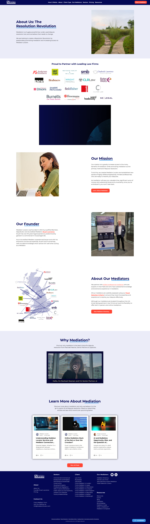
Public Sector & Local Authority (61, 490)
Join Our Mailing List (40, 504)
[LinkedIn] (116, 474)
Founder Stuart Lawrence (41, 490)
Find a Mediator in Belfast (82, 494)
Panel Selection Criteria (104, 483)
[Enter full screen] (108, 143)
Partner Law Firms (102, 479)
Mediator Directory (103, 478)
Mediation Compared (103, 508)
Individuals (78, 481)
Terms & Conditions (55, 519)
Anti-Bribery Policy (73, 519)
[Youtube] (112, 474)
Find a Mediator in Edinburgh (82, 496)
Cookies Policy (81, 519)
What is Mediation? (103, 507)
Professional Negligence (61, 487)
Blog (98, 499)
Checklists (100, 501)
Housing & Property (60, 485)
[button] (60, 2)
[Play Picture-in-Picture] (105, 143)
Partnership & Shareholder (61, 481)
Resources (100, 496)
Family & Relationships (60, 494)
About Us (36, 488)
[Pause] (41, 143)
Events (99, 498)
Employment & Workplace (61, 479)
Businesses (78, 479)
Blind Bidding (101, 503)
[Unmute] (44, 143)
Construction (58, 483)
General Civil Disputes (60, 492)
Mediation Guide (102, 505)
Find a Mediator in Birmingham (82, 490)
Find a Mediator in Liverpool (82, 489)
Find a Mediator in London (82, 483)
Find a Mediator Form (40, 502)
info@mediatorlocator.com (41, 506)
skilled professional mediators (113, 284)
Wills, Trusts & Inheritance (61, 489)
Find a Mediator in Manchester (82, 487)
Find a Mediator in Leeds (82, 485)
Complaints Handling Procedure (91, 519)
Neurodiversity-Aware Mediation (104, 481)
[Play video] (75, 367)
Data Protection (64, 519)
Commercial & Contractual (61, 478)
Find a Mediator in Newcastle (82, 492)
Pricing (36, 492)
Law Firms (78, 478)
